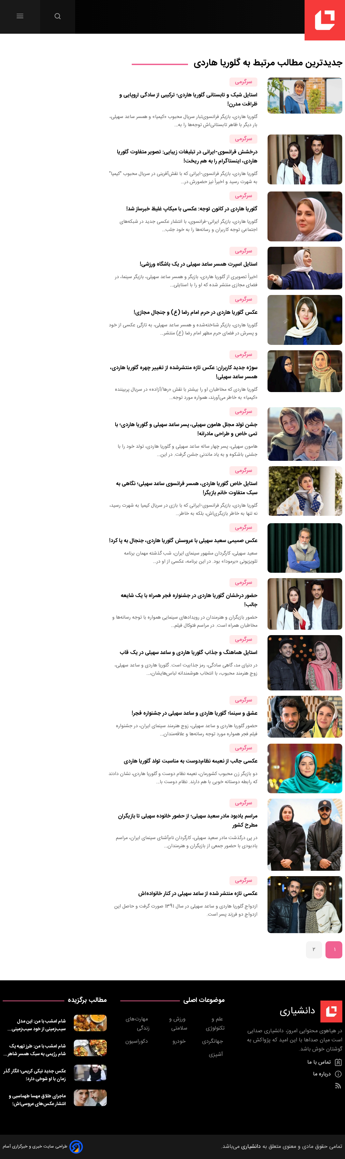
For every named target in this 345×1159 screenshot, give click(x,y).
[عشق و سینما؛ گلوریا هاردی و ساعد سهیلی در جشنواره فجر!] (305, 717)
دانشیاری (250, 1146)
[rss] (338, 1086)
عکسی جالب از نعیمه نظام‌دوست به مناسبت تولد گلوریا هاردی (190, 761)
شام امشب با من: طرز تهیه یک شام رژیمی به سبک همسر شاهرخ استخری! (35, 1050)
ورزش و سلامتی (178, 1024)
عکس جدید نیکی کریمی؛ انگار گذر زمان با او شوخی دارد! (34, 1075)
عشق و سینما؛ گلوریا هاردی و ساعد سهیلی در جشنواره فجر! (194, 713)
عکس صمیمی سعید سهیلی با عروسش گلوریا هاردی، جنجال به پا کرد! (183, 540)
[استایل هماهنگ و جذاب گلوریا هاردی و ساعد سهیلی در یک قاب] (305, 662)
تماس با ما (320, 1062)
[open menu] (20, 16)
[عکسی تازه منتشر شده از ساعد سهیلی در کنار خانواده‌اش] (305, 904)
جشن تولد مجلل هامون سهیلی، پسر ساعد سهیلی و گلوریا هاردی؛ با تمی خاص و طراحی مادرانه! (186, 429)
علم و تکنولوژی (215, 1024)
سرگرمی (243, 82)
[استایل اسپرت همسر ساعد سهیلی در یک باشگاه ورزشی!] (305, 268)
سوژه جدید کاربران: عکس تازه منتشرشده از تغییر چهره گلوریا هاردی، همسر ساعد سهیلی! (183, 372)
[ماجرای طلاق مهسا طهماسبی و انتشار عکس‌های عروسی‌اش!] (90, 1099)
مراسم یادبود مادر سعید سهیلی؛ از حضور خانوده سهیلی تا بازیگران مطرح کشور (187, 821)
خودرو (179, 1041)
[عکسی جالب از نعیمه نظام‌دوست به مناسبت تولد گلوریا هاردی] (305, 769)
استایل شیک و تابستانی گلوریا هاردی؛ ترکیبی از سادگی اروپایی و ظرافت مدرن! (188, 100)
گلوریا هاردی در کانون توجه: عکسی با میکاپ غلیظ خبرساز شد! (191, 209)
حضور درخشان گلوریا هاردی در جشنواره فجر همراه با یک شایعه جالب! (189, 600)
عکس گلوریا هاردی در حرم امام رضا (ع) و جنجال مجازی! (195, 312)
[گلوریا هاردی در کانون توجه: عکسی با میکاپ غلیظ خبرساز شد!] (305, 216)
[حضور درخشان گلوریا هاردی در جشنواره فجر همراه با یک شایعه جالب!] (305, 604)
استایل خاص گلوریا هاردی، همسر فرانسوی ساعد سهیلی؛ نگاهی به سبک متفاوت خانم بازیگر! (186, 488)
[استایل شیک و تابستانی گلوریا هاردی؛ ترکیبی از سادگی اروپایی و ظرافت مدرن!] (305, 103)
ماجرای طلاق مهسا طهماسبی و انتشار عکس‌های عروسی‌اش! (37, 1100)
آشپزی (217, 1054)
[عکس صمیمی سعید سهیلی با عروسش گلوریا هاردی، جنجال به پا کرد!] (305, 548)
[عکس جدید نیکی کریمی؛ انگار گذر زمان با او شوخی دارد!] (90, 1074)
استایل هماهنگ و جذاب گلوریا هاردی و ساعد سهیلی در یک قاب (188, 652)
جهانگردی (213, 1041)
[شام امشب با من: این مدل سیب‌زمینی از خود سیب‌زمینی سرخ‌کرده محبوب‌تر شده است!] (90, 1024)
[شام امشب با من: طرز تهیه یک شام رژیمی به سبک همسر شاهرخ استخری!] (90, 1049)
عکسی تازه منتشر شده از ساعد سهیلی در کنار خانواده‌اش (197, 893)
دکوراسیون (137, 1041)
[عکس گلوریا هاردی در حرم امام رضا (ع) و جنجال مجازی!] (305, 320)
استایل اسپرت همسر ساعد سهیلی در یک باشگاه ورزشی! (198, 264)
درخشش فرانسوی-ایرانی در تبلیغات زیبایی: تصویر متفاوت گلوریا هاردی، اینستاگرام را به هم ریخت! (187, 157)
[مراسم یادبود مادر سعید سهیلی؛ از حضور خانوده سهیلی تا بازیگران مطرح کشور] (305, 835)
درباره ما (323, 1074)
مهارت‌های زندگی (138, 1024)
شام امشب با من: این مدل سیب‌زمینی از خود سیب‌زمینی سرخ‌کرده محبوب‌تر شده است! (38, 1025)
